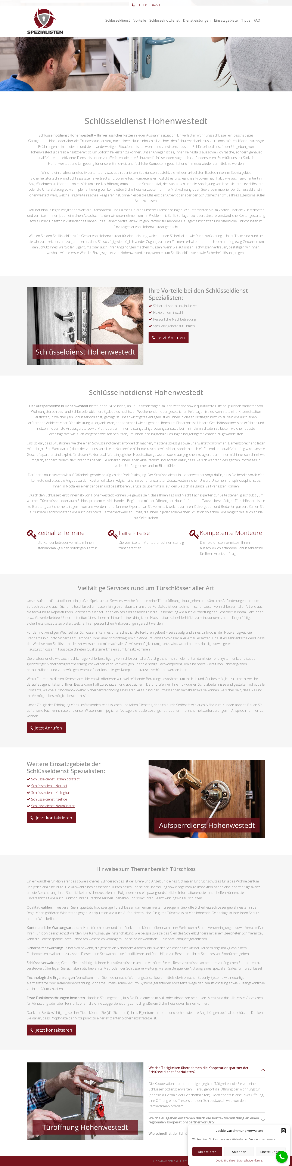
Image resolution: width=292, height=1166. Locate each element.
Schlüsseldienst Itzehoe (49, 799)
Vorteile (139, 20)
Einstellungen (270, 1152)
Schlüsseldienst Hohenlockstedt (55, 779)
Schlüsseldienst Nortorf (49, 785)
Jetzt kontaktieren (53, 818)
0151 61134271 (149, 5)
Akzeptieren (207, 1152)
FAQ (257, 20)
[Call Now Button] (282, 1157)
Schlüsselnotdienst (164, 20)
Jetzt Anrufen (170, 337)
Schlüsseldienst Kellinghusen (52, 792)
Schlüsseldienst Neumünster (53, 806)
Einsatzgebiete (226, 20)
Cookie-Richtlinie (225, 1160)
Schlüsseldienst (117, 20)
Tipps (245, 20)
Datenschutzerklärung (250, 1160)
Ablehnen (239, 1152)
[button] (283, 1131)
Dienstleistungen (197, 20)
